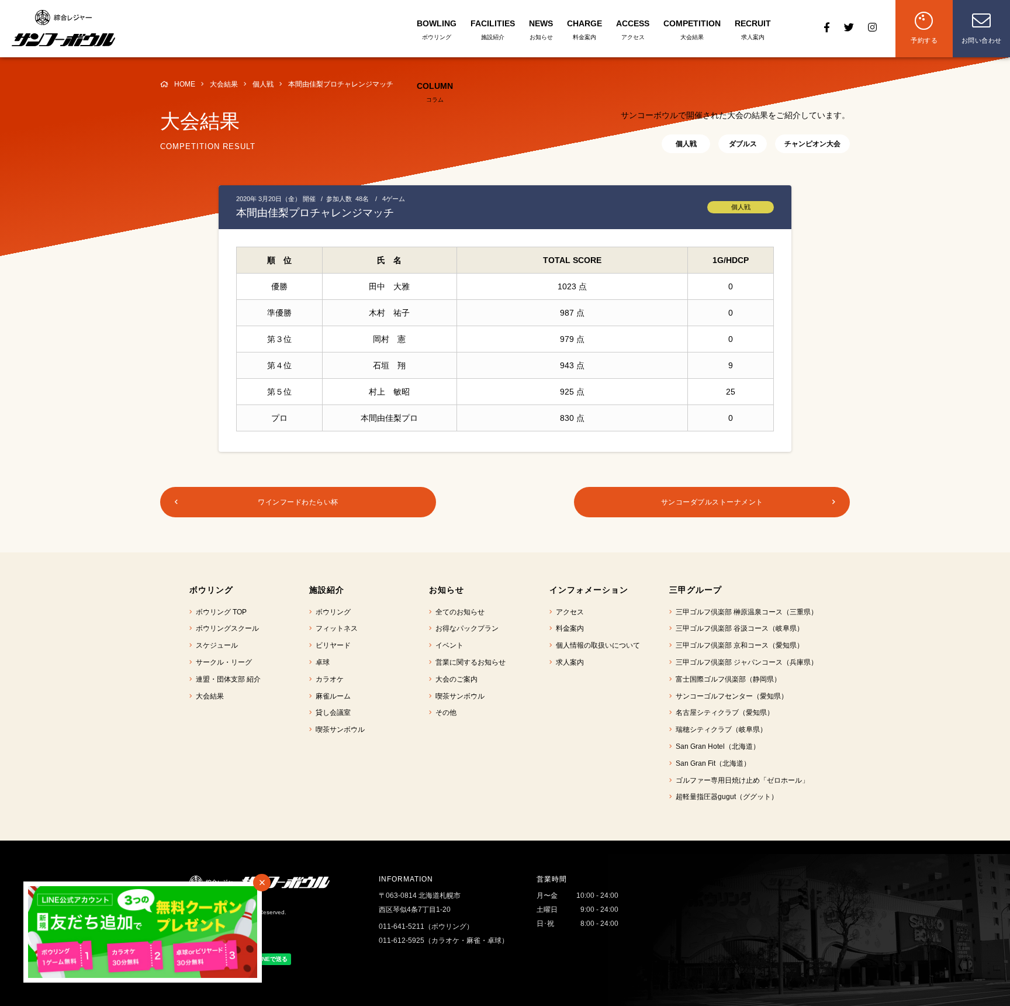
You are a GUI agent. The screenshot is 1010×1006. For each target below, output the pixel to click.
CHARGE (584, 29)
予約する (924, 40)
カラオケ (328, 679)
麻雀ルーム (331, 696)
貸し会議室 (331, 712)
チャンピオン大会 (812, 144)
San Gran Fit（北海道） (711, 763)
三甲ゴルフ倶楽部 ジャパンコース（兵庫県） (745, 662)
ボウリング (331, 612)
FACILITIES (493, 29)
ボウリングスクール (225, 628)
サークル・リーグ (222, 662)
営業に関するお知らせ (469, 662)
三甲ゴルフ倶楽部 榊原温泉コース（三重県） (745, 612)
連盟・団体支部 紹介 (226, 679)
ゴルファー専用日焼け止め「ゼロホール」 (740, 780)
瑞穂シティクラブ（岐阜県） (719, 729)
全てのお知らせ (458, 612)
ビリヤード (331, 645)
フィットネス (335, 628)
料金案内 (568, 628)
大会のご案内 (455, 679)
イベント (448, 645)
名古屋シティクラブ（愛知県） (723, 712)
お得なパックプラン (465, 628)
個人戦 (686, 144)
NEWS (541, 29)
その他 (444, 712)
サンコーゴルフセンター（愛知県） (730, 696)
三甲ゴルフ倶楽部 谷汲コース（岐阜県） (738, 628)
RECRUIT (753, 29)
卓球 (321, 662)
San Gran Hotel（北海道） (716, 746)
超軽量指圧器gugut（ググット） (725, 797)
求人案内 (568, 662)
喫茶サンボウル (338, 729)
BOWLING (436, 29)
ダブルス (743, 144)
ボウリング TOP (219, 612)
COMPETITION (692, 29)
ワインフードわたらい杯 (298, 502)
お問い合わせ (981, 40)
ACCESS (632, 29)
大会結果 (208, 696)
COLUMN (435, 92)
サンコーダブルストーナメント (712, 502)
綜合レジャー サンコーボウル (63, 28)
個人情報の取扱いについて (596, 645)
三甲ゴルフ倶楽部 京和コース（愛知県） (738, 645)
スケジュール (215, 645)
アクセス (568, 612)
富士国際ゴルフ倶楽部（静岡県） (726, 679)
